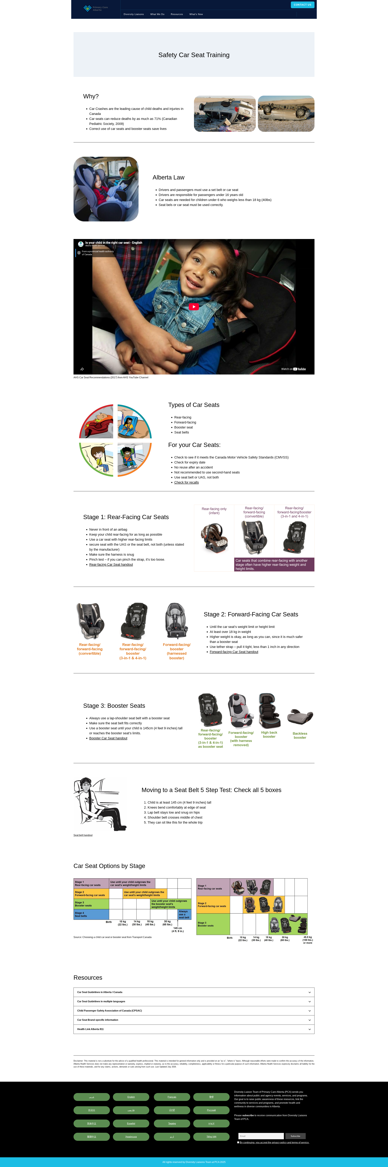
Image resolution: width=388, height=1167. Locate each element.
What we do (157, 14)
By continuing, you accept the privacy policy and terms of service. (274, 1142)
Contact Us (302, 4)
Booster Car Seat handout (108, 738)
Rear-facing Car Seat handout (111, 564)
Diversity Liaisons (134, 14)
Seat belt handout (83, 835)
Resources (177, 14)
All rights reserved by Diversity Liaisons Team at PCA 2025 (194, 1162)
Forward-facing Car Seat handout (234, 652)
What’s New (196, 14)
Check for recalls (186, 482)
